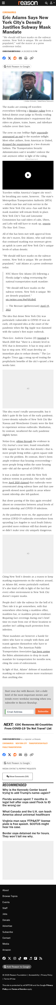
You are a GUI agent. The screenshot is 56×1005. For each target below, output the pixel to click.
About (5, 890)
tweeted (41, 338)
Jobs (4, 913)
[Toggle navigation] (3, 3)
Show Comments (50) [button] (19, 776)
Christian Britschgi (11, 51)
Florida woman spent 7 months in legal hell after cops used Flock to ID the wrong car (26, 802)
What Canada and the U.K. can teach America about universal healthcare (26, 812)
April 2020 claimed (19, 482)
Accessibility (34, 975)
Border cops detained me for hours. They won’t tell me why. (26, 834)
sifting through (24, 441)
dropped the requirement (16, 144)
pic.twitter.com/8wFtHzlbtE (21, 299)
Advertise (7, 925)
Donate (6, 919)
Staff (4, 908)
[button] (52, 3)
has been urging (41, 651)
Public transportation (11, 747)
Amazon (6, 949)
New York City (21, 743)
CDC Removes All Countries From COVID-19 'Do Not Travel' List (27, 726)
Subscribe (43, 711)
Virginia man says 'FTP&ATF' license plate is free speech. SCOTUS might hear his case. (26, 824)
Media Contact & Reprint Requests (19, 768)
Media (5, 943)
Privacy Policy (46, 975)
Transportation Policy (38, 743)
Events (5, 902)
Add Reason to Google (18, 66)
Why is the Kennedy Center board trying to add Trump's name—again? (26, 791)
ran (21, 357)
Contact (6, 937)
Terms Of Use (9, 979)
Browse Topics (9, 896)
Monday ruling (37, 110)
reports (46, 223)
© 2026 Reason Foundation (14, 975)
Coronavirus (9, 12)
